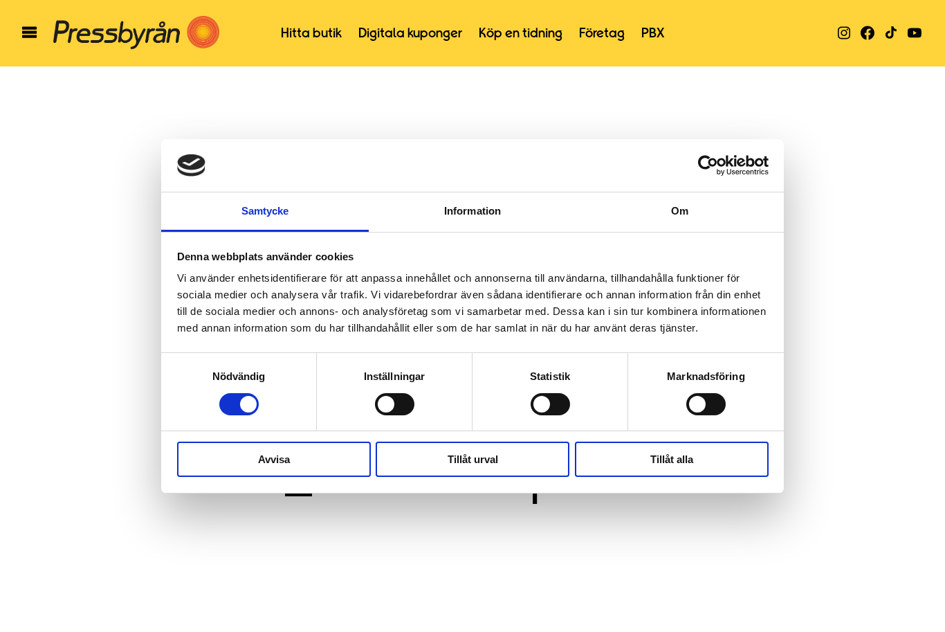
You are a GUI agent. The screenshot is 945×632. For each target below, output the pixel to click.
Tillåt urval (473, 459)
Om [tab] (679, 211)
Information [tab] (472, 211)
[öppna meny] (29, 33)
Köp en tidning (520, 33)
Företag (602, 33)
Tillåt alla (671, 459)
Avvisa (274, 459)
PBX (652, 33)
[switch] (394, 404)
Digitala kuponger (410, 33)
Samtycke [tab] (265, 211)
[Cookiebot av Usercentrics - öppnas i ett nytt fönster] (708, 165)
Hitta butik (311, 33)
